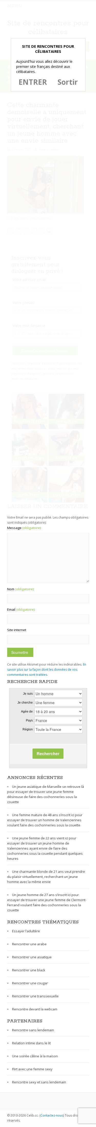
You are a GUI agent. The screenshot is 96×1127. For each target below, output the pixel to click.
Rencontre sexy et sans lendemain (39, 1082)
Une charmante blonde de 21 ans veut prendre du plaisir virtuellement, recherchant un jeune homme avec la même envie (46, 876)
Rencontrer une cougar (30, 983)
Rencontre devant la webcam (34, 1009)
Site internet (16, 630)
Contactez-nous (51, 1115)
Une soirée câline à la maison (35, 1056)
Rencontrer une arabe (29, 944)
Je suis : (28, 693)
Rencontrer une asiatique (32, 957)
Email (21, 609)
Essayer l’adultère (26, 931)
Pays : (30, 720)
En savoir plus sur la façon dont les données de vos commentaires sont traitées (46, 669)
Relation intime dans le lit (31, 1043)
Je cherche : (25, 702)
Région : (28, 729)
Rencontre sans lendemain (33, 1030)
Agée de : (27, 711)
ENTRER (32, 82)
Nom (20, 589)
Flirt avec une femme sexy (32, 1069)
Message (24, 527)
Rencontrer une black (28, 970)
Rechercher (48, 753)
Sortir (68, 82)
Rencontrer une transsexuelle (35, 996)
